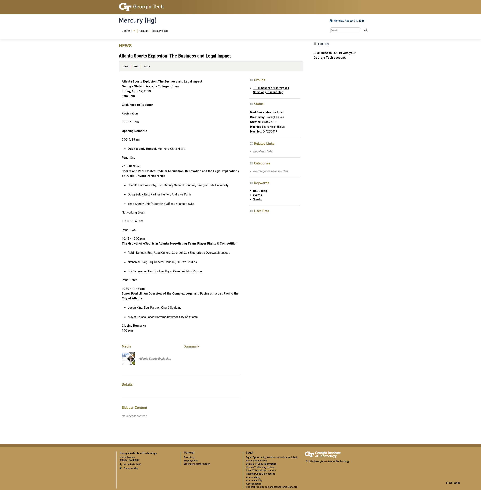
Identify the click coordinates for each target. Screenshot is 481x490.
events (257, 195)
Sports (257, 199)
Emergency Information (197, 463)
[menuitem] (144, 31)
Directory (189, 457)
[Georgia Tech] (147, 7)
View (126, 66)
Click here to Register (138, 105)
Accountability (254, 480)
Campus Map (131, 468)
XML (136, 66)
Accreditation (253, 483)
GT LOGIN (454, 483)
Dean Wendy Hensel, (142, 149)
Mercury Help (160, 31)
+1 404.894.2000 (132, 464)
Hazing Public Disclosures (260, 473)
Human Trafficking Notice (260, 467)
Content (127, 31)
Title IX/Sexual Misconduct (261, 470)
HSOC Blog (260, 191)
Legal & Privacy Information (261, 463)
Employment (191, 460)
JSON (147, 66)
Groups (143, 31)
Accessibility (253, 477)
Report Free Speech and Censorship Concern (271, 486)
